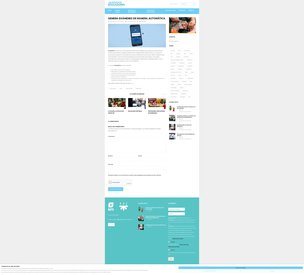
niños (191, 81)
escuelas (173, 66)
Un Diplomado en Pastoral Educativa (184, 125)
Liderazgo (173, 78)
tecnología (182, 96)
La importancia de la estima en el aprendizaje (186, 107)
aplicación (113, 88)
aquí (132, 83)
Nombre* (110, 155)
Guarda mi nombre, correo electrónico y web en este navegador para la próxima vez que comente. (134, 175)
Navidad (184, 81)
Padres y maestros (175, 90)
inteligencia (188, 69)
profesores (183, 93)
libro (186, 75)
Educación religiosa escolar (177, 59)
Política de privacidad (173, 246)
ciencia (191, 53)
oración (179, 84)
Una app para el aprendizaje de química (185, 134)
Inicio (110, 10)
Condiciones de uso (184, 244)
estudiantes (181, 66)
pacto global (173, 87)
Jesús (186, 72)
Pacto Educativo (188, 84)
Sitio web (110, 164)
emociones (173, 62)
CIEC (185, 53)
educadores (189, 59)
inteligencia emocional (176, 72)
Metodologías (170, 10)
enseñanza (182, 62)
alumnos (173, 50)
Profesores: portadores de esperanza (136, 112)
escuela (190, 62)
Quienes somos (117, 11)
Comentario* (111, 136)
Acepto (172, 242)
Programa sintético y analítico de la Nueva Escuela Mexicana (186, 116)
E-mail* (140, 155)
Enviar (171, 259)
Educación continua (115, 111)
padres (181, 87)
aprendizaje (187, 50)
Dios (172, 56)
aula (172, 53)
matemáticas (190, 78)
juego (192, 72)
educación (186, 56)
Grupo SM (138, 88)
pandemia (185, 90)
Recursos (182, 10)
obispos (172, 84)
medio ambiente (175, 81)
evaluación (129, 88)
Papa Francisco (174, 93)
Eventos (191, 10)
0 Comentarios (131, 21)
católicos (178, 53)
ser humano (173, 96)
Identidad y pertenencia (132, 11)
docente (178, 56)
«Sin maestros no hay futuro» (155, 112)
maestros (181, 78)
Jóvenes (173, 75)
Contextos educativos (151, 11)
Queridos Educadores (118, 21)
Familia (172, 69)
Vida (189, 96)
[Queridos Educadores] (125, 4)
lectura (179, 75)
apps (120, 88)
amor (179, 50)
